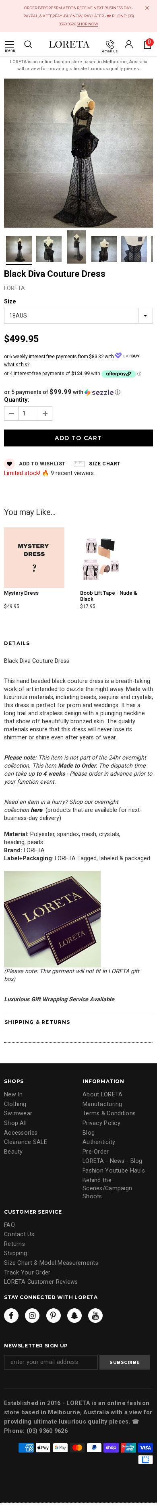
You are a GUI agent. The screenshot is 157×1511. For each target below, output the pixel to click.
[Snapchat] (74, 1315)
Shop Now (87, 24)
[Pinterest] (53, 1315)
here (36, 810)
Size (10, 301)
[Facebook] (11, 1315)
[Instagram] (32, 1315)
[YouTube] (95, 1315)
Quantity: (16, 399)
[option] (78, 154)
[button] (78, 392)
